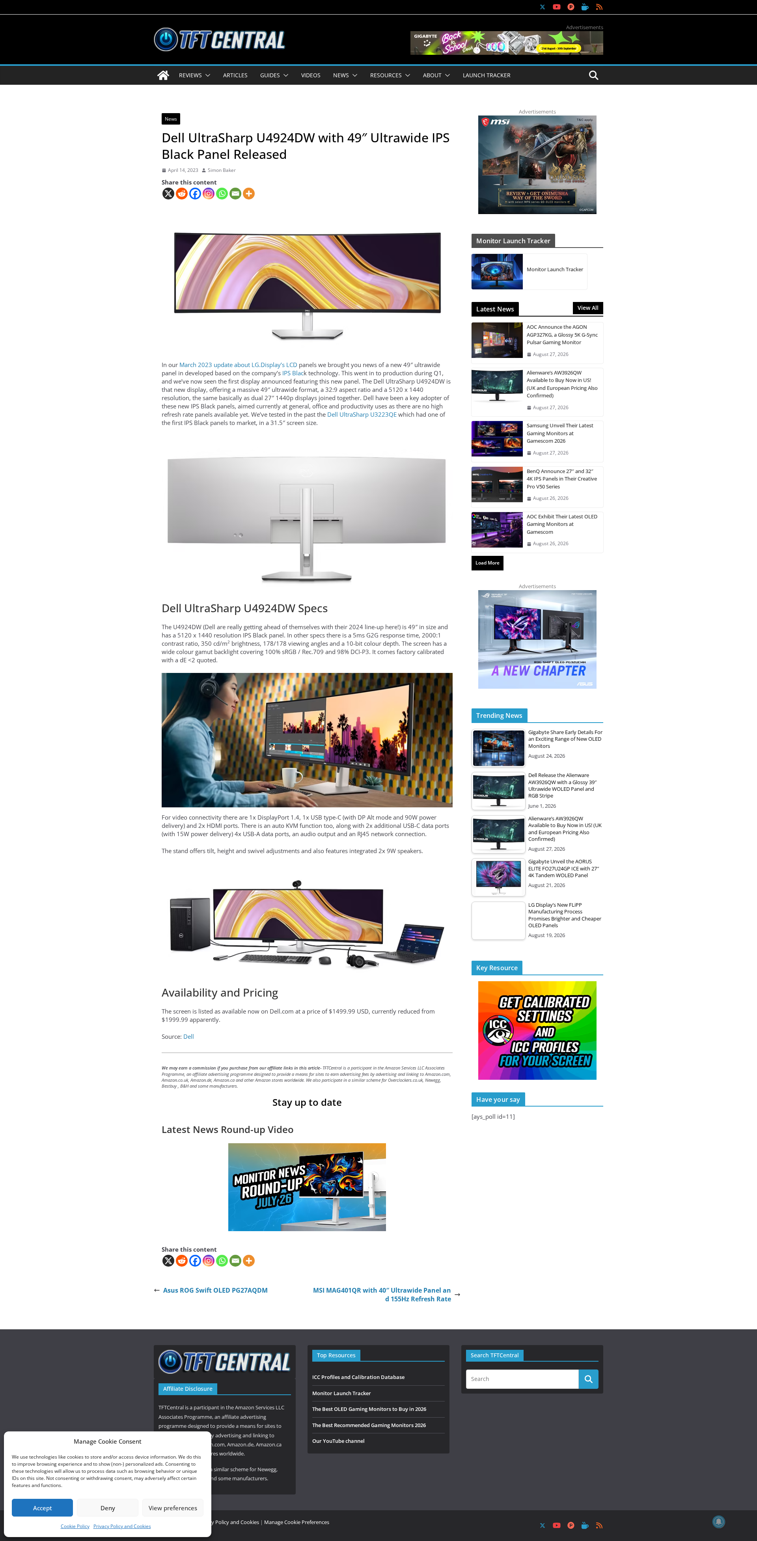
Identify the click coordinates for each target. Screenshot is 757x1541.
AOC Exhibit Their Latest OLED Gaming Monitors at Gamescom (562, 524)
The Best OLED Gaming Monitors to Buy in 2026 (369, 1408)
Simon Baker (222, 170)
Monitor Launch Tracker (555, 269)
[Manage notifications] (718, 1521)
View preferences (173, 1508)
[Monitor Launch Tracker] (497, 271)
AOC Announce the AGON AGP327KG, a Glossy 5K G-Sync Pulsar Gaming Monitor (562, 334)
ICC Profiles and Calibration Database (358, 1377)
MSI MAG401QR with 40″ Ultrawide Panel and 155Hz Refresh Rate (382, 1294)
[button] (206, 75)
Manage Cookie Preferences (296, 1522)
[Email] (235, 193)
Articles (235, 75)
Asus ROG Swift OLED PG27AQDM (215, 1290)
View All (588, 307)
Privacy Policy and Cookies (122, 1526)
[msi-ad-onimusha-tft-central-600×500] (537, 119)
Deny (108, 1508)
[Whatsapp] (222, 193)
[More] (249, 193)
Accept (42, 1508)
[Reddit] (182, 193)
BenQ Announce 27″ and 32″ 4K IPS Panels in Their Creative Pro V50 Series (562, 479)
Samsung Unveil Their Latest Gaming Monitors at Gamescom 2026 (560, 433)
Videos (311, 75)
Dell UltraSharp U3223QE (362, 414)
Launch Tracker (487, 75)
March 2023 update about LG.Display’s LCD (238, 365)
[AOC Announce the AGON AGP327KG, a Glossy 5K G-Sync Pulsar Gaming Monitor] (497, 342)
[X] (168, 193)
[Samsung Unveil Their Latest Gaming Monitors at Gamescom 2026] (497, 441)
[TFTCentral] (163, 75)
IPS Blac (293, 373)
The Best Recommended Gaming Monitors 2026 (369, 1425)
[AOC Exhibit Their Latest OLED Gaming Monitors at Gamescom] (497, 532)
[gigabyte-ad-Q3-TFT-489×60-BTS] (506, 35)
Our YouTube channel (338, 1440)
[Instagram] (208, 193)
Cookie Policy (75, 1526)
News (171, 119)
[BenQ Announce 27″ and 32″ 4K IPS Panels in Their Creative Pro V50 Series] (497, 487)
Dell (188, 1036)
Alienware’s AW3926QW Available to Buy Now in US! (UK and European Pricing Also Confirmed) (562, 384)
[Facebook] (195, 193)
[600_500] (537, 594)
